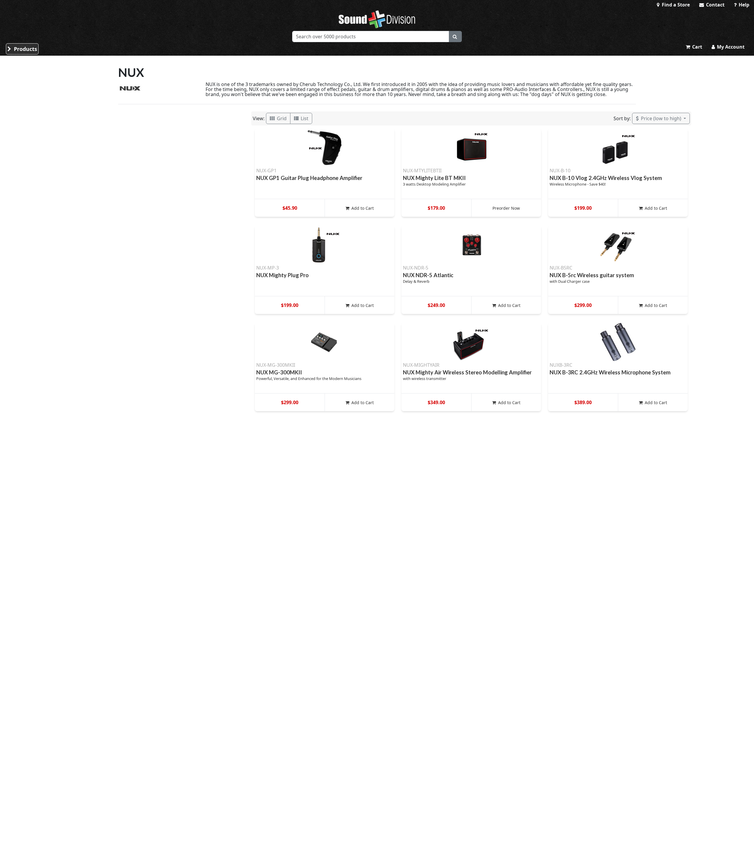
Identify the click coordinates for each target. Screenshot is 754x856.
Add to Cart (362, 208)
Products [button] (24, 48)
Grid (281, 118)
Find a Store (675, 4)
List (304, 118)
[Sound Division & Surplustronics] (377, 19)
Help (743, 4)
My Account (730, 47)
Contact (715, 4)
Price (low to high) (661, 118)
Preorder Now (506, 208)
